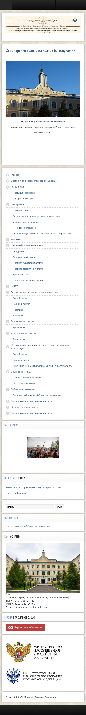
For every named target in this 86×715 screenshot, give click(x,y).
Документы (19, 327)
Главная (15, 175)
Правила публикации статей (28, 263)
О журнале (18, 251)
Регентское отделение (25, 227)
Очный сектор (20, 298)
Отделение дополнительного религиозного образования (42, 233)
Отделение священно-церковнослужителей (36, 216)
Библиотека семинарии (23, 389)
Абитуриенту (17, 204)
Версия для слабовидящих (28, 627)
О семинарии (18, 187)
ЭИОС (14, 286)
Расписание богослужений (27, 377)
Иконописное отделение (26, 222)
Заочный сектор (21, 304)
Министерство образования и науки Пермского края (33, 487)
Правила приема (22, 210)
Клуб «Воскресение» (24, 383)
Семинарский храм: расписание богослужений (40, 50)
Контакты (16, 239)
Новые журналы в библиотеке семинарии (28, 526)
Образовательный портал (24, 407)
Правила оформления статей (28, 268)
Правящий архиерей (24, 193)
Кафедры (18, 315)
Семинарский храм (21, 371)
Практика (18, 310)
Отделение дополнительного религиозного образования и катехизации (41, 347)
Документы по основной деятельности (31, 401)
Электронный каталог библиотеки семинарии (37, 395)
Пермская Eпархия (16, 493)
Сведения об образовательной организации (34, 181)
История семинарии (23, 198)
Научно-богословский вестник (27, 245)
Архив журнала (21, 274)
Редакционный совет (24, 257)
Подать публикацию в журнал (28, 280)
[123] (43, 447)
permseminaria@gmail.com (31, 607)
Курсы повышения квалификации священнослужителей (42, 366)
